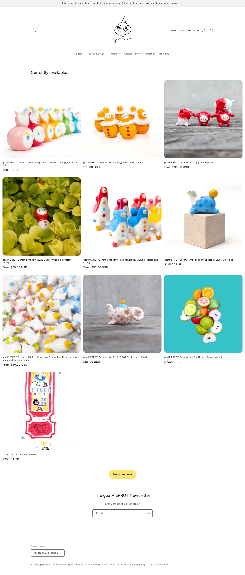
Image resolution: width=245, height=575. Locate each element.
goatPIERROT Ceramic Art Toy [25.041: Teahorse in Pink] (115, 357)
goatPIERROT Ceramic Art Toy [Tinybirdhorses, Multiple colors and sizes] (120, 261)
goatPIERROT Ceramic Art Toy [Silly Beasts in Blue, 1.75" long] (199, 259)
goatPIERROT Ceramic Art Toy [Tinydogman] (189, 162)
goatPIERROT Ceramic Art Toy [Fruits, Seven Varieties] (195, 357)
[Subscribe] (148, 513)
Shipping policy (138, 564)
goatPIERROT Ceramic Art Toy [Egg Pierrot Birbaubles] (113, 162)
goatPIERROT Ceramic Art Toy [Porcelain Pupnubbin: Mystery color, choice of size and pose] (40, 358)
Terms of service (118, 564)
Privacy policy (100, 564)
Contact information (159, 564)
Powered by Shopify (63, 564)
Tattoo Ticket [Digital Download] (20, 454)
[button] (34, 30)
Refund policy (83, 564)
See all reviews (122, 474)
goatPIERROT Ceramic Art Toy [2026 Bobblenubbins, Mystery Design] (37, 261)
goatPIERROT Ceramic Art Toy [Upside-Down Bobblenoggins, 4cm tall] (39, 164)
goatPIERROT (46, 564)
